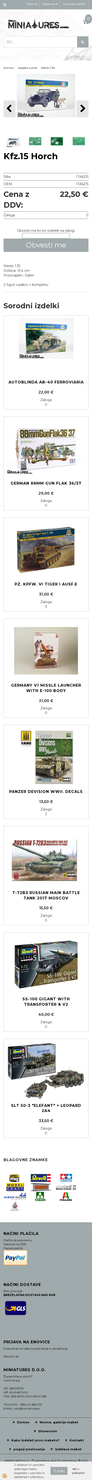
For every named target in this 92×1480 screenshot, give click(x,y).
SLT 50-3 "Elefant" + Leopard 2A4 (46, 1108)
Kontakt (77, 1440)
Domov (9, 68)
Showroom (47, 1431)
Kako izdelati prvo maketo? (35, 1440)
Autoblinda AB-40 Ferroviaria (46, 382)
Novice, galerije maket (59, 1422)
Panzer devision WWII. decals (46, 791)
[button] (82, 108)
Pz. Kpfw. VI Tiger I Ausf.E (46, 584)
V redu (59, 1471)
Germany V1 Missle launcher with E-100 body (46, 688)
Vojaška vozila (27, 68)
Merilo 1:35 (48, 68)
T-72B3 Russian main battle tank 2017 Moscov (46, 895)
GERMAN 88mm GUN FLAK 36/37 (46, 483)
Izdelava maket (68, 1449)
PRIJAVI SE (11, 1356)
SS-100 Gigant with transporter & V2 (46, 1002)
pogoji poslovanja (29, 1449)
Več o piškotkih (78, 1471)
